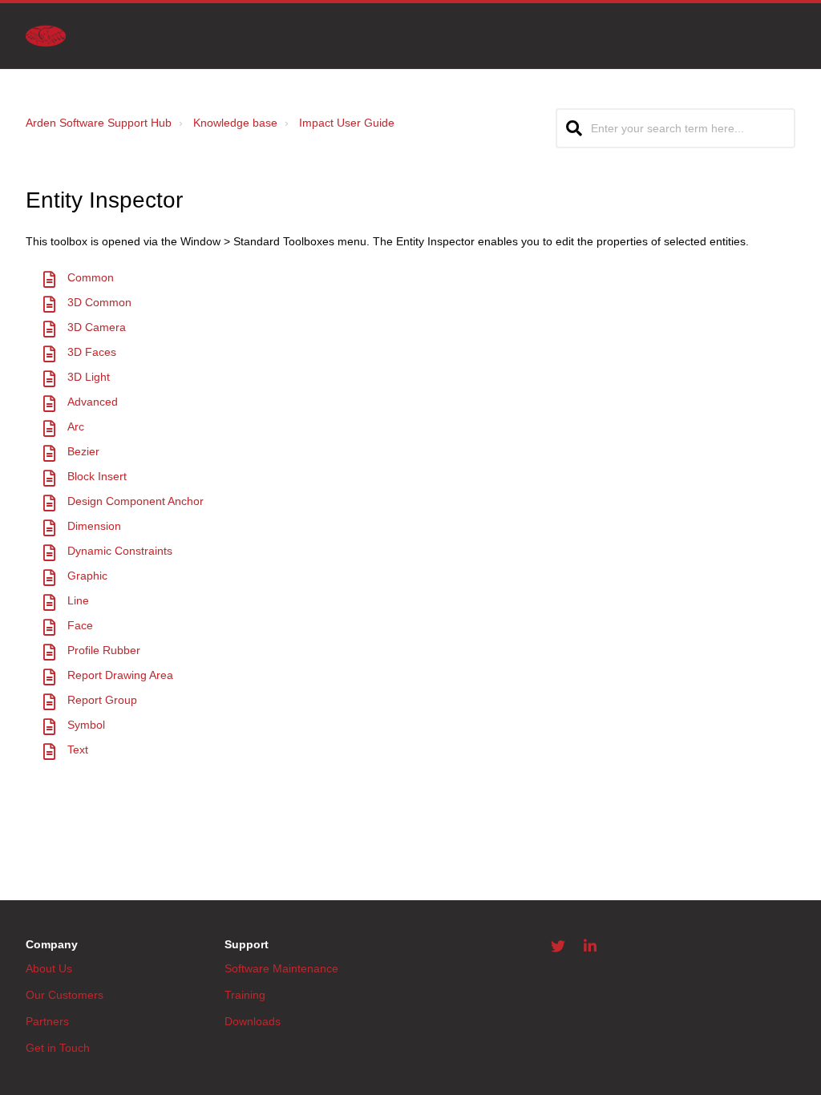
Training (244, 994)
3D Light (88, 376)
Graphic (87, 575)
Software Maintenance (281, 968)
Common (90, 277)
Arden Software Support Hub (99, 122)
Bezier (83, 451)
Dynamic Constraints (119, 550)
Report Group (102, 699)
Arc (75, 426)
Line (78, 600)
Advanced (92, 401)
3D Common (99, 302)
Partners (47, 1021)
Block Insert (97, 476)
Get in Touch (58, 1047)
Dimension (94, 525)
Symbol (86, 724)
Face (80, 625)
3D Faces (91, 351)
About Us (49, 968)
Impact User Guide (346, 122)
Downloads (252, 1021)
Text (77, 749)
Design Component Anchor (135, 501)
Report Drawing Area (120, 675)
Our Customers (64, 994)
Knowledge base (235, 122)
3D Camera (96, 327)
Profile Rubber (103, 650)
